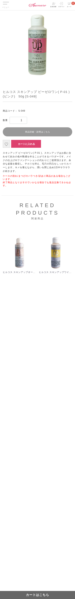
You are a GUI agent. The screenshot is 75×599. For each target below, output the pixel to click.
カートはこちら (37, 595)
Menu (6, 1)
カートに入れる (26, 144)
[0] (69, 5)
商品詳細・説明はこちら (37, 132)
